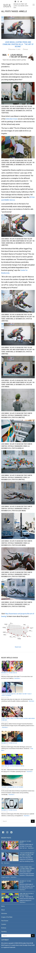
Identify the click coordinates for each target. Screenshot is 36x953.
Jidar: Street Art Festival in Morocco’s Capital (12, 766)
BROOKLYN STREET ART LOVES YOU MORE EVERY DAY (21, 5)
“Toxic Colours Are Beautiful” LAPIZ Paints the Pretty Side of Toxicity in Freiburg (27, 854)
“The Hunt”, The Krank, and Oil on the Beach (12, 787)
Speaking (3, 931)
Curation (3, 924)
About (3, 910)
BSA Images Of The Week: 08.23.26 (9, 672)
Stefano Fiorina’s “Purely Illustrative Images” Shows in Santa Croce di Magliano (27, 868)
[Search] (33, 821)
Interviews (4, 913)
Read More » (17, 678)
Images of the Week (6, 917)
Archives (3, 928)
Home (3, 906)
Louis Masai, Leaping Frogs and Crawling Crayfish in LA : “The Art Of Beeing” (18, 44)
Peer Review (4, 920)
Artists (26, 49)
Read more (18, 647)
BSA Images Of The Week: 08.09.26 (9, 810)
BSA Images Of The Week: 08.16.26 (9, 743)
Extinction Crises (12, 119)
